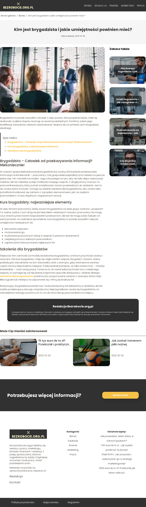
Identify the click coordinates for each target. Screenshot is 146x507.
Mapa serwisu (51, 502)
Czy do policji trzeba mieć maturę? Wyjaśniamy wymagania (128, 163)
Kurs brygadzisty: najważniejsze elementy (32, 146)
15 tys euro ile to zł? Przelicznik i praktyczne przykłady (54, 342)
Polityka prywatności (22, 502)
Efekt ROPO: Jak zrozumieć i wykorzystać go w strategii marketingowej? (117, 459)
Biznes (88, 5)
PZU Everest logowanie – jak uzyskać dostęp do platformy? (127, 70)
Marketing (127, 5)
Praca (141, 5)
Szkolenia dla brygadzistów (24, 150)
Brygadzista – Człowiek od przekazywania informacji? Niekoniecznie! (49, 142)
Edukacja (101, 5)
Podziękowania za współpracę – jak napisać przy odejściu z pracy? (128, 132)
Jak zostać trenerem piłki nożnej (126, 342)
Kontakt (15, 482)
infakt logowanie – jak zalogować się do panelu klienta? (127, 101)
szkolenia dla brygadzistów (17, 276)
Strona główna (8, 15)
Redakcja (16, 476)
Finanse (114, 5)
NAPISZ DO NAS (120, 395)
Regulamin (73, 502)
